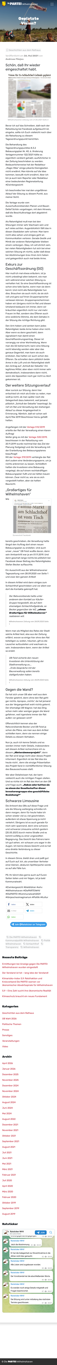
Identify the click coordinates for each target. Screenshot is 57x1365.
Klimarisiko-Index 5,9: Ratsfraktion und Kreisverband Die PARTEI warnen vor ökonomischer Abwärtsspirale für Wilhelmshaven (27, 981)
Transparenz (12, 947)
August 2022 (8, 1119)
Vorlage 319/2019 (22, 457)
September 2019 (10, 1208)
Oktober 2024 (9, 1096)
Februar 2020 (9, 1197)
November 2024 (10, 1091)
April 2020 (7, 1186)
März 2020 (7, 1191)
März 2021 (7, 1169)
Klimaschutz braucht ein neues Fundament (24, 996)
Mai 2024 (7, 1113)
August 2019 (8, 1214)
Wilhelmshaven (31, 947)
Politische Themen (11, 1024)
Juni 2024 (7, 1108)
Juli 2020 (7, 1180)
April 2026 (7, 1063)
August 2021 (8, 1147)
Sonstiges (7, 1035)
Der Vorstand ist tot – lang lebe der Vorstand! (25, 973)
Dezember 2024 (10, 1085)
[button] (15, 904)
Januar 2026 (8, 1068)
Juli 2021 (6, 1152)
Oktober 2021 (9, 1135)
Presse (5, 1029)
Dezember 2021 (10, 1124)
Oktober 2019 (9, 1202)
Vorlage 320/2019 (38, 437)
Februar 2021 (9, 1174)
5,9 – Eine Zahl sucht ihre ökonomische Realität (26, 990)
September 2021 (10, 1141)
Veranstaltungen (11, 1041)
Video (5, 1046)
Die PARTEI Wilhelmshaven (23, 937)
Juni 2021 (7, 1158)
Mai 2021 (6, 1163)
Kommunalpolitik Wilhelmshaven (22, 940)
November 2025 (10, 1080)
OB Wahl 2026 (9, 1018)
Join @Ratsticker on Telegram (30, 924)
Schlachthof (32, 943)
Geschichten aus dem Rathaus (25, 50)
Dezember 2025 (10, 1074)
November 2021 (10, 1130)
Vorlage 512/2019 (36, 427)
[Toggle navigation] (52, 4)
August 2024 (9, 1102)
